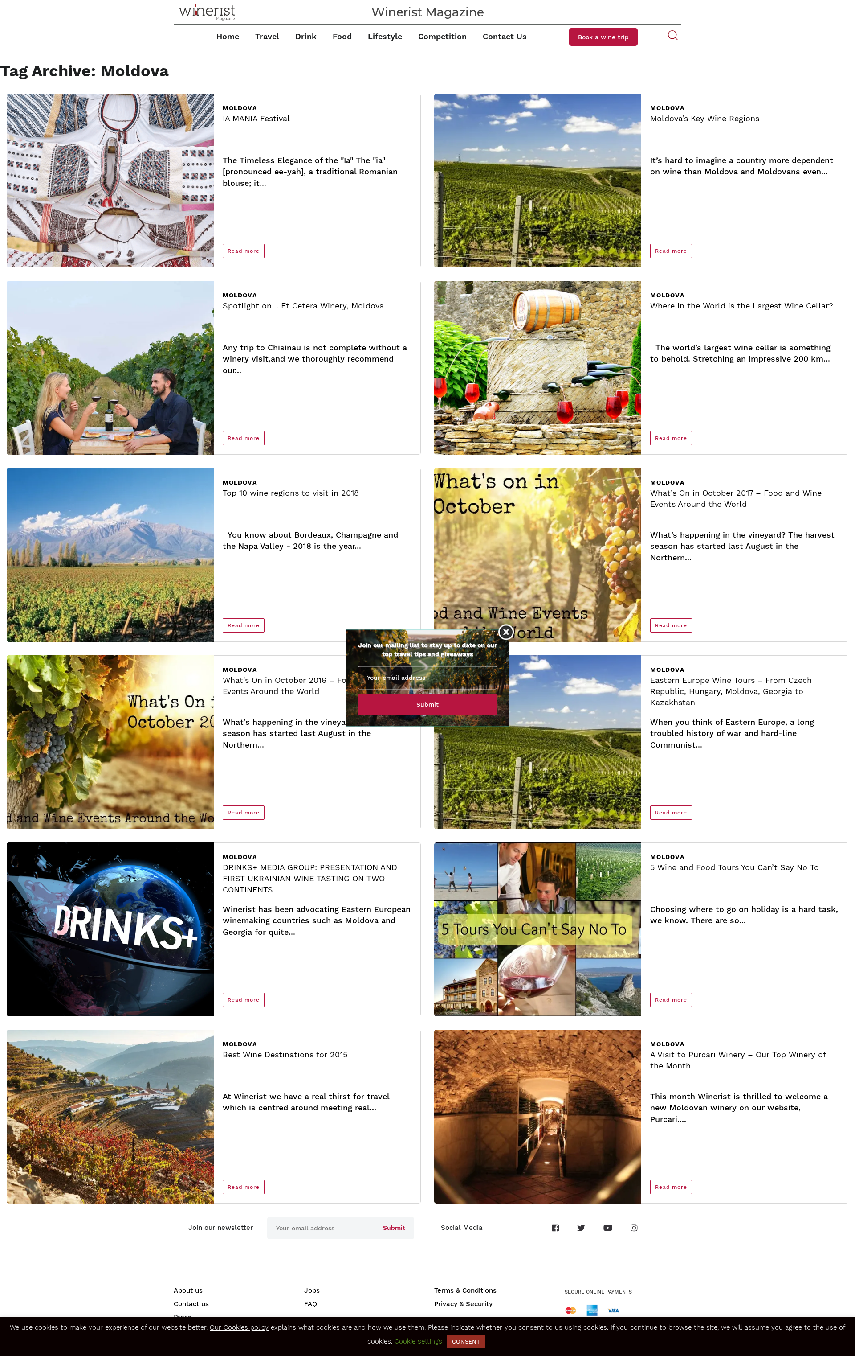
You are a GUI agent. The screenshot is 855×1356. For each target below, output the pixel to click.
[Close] (506, 632)
